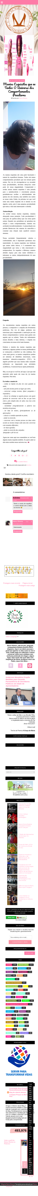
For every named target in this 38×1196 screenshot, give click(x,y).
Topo (32, 1193)
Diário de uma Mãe (12, 986)
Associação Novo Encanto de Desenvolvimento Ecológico (19, 1089)
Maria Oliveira (23, 98)
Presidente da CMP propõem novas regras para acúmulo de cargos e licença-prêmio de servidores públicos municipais (25, 869)
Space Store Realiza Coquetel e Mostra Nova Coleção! (25, 825)
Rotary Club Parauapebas (14, 982)
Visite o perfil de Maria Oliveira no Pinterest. (9, 1142)
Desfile (21, 1022)
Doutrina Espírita (11, 1000)
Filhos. (8, 993)
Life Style (9, 968)
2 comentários (22, 462)
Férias (20, 1029)
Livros (8, 997)
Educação (9, 972)
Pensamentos (23, 972)
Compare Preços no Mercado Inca (19, 1095)
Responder (18, 511)
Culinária (19, 997)
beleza (22, 1025)
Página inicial (27, 583)
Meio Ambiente (11, 1033)
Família (9, 975)
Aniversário (10, 1025)
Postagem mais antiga (27, 585)
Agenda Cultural (23, 964)
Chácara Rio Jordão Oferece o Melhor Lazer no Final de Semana (24, 806)
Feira (8, 1008)
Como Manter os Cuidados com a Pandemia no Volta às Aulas (25, 898)
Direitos (18, 1008)
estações (9, 1029)
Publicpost (9, 990)
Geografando (10, 979)
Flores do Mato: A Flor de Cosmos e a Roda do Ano (25, 846)
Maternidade (22, 968)
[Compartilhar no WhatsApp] (27, 455)
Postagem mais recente (11, 583)
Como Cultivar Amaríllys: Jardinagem (23, 815)
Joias (18, 1036)
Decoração (10, 1022)
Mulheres (22, 1011)
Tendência (26, 1000)
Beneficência (20, 993)
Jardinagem (24, 1033)
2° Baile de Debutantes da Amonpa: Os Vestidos (26, 835)
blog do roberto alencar (17, 1092)
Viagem (9, 1015)
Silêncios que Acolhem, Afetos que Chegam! (26, 886)
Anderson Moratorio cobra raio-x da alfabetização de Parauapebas (25, 857)
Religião (19, 1018)
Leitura (9, 1018)
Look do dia (10, 1011)
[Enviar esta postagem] (4, 467)
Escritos (29, 465)
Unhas (8, 1036)
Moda (25, 986)
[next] (32, 1176)
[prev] (30, 1176)
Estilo (20, 990)
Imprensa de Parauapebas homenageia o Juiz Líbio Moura (24, 878)
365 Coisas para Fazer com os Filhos (17, 1004)
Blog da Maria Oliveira (8, 1184)
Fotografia (20, 1015)
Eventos (9, 964)
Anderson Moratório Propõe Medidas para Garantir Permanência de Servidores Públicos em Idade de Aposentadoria (18, 681)
